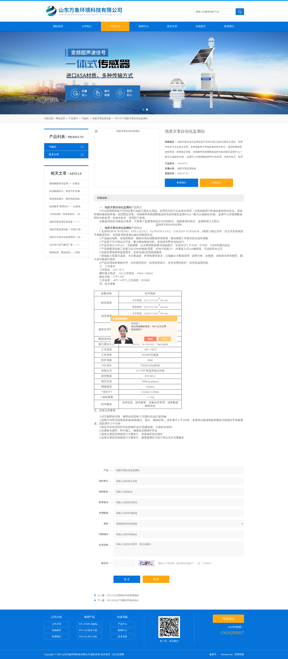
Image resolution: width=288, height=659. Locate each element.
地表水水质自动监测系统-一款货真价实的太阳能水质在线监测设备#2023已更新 (68, 237)
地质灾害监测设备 (101, 118)
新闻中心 (144, 26)
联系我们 (229, 26)
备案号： (214, 654)
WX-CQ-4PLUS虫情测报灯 (90, 636)
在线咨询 (216, 182)
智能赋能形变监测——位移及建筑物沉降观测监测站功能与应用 (68, 183)
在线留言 (201, 26)
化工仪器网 (118, 654)
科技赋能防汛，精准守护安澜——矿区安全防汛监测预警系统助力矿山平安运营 (68, 191)
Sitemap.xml (227, 654)
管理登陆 (239, 654)
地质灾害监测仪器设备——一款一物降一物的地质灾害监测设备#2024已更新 (68, 222)
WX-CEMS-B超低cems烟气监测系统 (90, 624)
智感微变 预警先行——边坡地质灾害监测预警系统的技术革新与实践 (68, 206)
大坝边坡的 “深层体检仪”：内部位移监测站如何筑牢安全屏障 (68, 214)
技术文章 (172, 26)
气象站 (85, 118)
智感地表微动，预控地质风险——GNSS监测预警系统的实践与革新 (68, 199)
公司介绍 (56, 624)
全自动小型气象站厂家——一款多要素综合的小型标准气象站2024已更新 (68, 245)
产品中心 (115, 26)
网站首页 (58, 26)
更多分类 (54, 154)
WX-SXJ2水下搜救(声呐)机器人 (123, 600)
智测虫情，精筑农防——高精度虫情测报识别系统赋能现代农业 (68, 252)
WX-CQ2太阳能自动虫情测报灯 (123, 595)
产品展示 (73, 118)
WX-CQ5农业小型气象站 (90, 630)
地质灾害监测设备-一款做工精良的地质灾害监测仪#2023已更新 (68, 229)
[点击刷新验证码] (146, 563)
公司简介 (87, 26)
